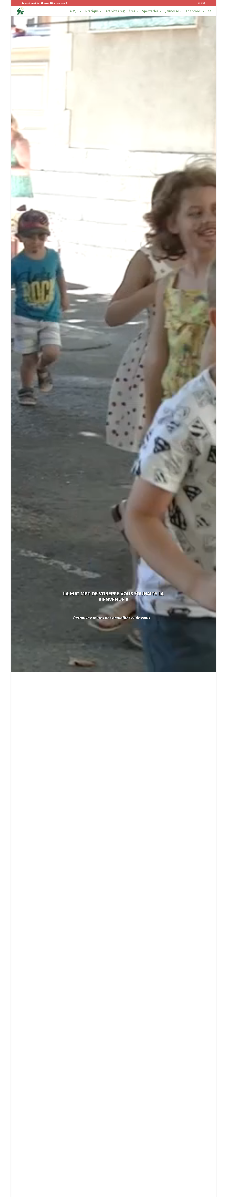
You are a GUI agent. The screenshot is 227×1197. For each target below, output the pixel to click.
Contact (201, 3)
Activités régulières (120, 11)
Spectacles (150, 11)
